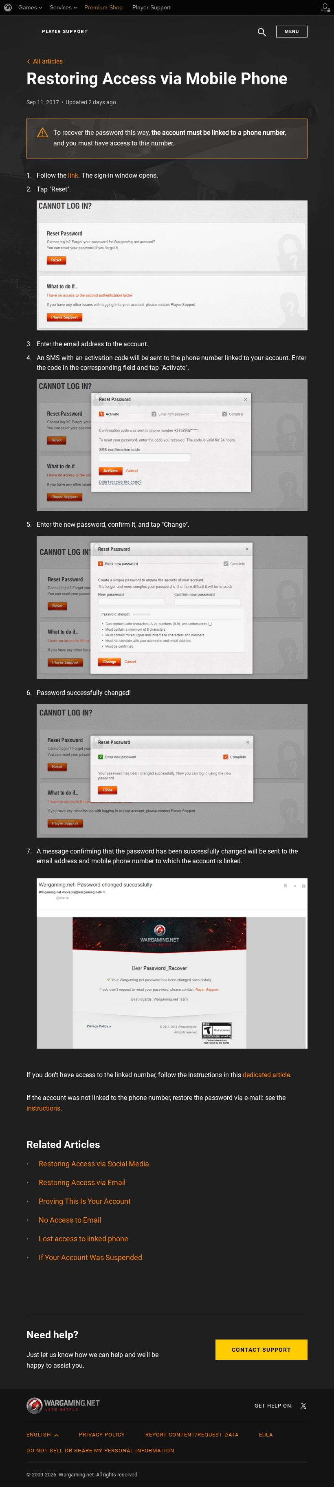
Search (262, 36)
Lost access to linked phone (83, 1238)
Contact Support (261, 1349)
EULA (266, 1435)
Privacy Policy (102, 1435)
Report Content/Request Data (192, 1435)
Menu (292, 31)
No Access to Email (70, 1220)
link (73, 175)
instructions (43, 1108)
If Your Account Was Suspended (90, 1257)
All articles (48, 61)
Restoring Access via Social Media (94, 1163)
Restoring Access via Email (82, 1182)
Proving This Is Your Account (85, 1201)
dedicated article (266, 1075)
